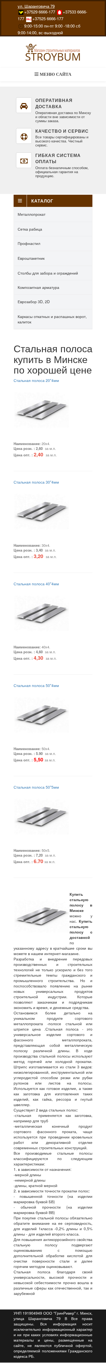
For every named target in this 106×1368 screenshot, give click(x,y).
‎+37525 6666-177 (47, 18)
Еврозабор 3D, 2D (34, 301)
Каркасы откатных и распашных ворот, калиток (52, 319)
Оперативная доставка (54, 103)
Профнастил (29, 243)
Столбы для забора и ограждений (48, 273)
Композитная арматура (38, 287)
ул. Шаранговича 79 (36, 6)
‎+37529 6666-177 (39, 12)
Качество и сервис (62, 131)
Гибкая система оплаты (58, 158)
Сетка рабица (30, 229)
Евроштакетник (31, 258)
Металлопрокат (31, 214)
